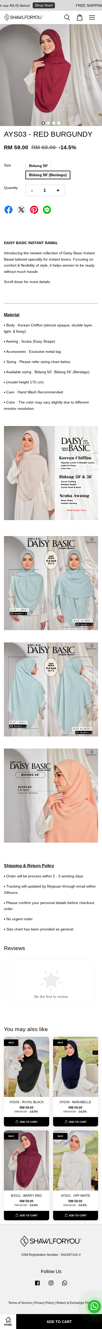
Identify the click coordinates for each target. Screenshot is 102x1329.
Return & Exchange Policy (75, 1303)
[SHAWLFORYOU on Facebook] (37, 1285)
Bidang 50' (38, 166)
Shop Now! (30, 5)
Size (7, 165)
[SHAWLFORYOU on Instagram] (51, 1285)
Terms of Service (20, 1303)
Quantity (11, 188)
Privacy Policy (44, 1303)
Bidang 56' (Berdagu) (48, 175)
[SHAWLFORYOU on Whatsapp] (64, 1285)
